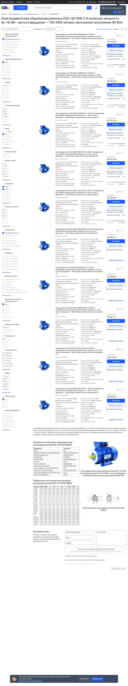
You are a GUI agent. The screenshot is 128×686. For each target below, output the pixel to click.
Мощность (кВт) (10, 160)
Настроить (110, 679)
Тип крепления (10, 230)
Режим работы (10, 336)
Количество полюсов (12, 207)
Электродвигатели (15, 14)
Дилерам (29, 2)
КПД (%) (7, 373)
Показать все (6, 55)
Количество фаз (10, 396)
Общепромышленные (32, 14)
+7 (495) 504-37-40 (106, 2)
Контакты (37, 2)
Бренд (7, 128)
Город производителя (12, 410)
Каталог (22, 8)
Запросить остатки (116, 260)
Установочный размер (12, 105)
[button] (21, 2)
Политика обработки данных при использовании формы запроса (80, 564)
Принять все (97, 679)
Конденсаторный (10, 151)
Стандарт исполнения (12, 324)
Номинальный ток (11, 350)
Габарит (7, 82)
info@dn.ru (92, 2)
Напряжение (9, 183)
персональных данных (90, 556)
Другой (120, 12)
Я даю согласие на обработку (82, 556)
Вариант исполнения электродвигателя (12, 35)
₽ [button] (115, 42)
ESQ (43, 14)
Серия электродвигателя (13, 59)
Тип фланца (8, 253)
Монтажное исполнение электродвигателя (13, 300)
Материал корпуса (11, 276)
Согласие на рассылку (98, 560)
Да (115, 12)
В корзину (116, 46)
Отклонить (84, 679)
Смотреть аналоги (116, 50)
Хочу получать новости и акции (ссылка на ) (86, 560)
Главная (4, 14)
